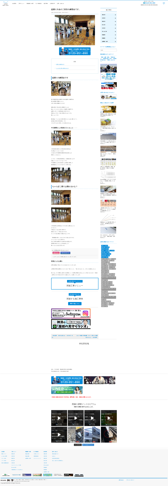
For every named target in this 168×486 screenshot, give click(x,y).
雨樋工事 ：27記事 (112, 265)
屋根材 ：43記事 (104, 263)
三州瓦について (36, 453)
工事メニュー (21, 3)
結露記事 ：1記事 (104, 304)
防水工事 (103, 24)
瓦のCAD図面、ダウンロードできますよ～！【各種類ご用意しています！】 (108, 181)
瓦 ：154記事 (112, 250)
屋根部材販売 (36, 456)
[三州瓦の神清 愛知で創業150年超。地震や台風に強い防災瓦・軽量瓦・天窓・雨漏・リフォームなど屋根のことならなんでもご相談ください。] (7, 481)
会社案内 (14, 3)
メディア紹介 (3, 460)
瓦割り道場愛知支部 (5, 462)
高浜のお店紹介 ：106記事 (106, 253)
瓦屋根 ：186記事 (104, 250)
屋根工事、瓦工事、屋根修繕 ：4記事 (108, 275)
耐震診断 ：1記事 (104, 291)
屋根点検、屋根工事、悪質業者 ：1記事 (108, 293)
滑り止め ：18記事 (104, 268)
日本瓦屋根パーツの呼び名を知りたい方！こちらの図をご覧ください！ (108, 141)
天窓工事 (103, 28)
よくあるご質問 (4, 456)
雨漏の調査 (27, 456)
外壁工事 (103, 18)
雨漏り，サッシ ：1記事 (105, 286)
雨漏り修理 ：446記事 (105, 247)
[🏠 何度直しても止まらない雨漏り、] (59, 418)
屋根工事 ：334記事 (104, 248)
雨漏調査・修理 (30, 3)
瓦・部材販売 (39, 3)
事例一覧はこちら (75, 303)
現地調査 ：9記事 (104, 273)
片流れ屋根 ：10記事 (105, 272)
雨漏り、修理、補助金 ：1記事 (106, 281)
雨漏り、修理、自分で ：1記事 (106, 283)
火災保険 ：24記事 (104, 267)
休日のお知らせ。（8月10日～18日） (62, 336)
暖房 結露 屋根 (105, 57)
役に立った (56, 252)
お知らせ (53, 456)
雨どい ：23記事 (112, 267)
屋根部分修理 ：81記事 (105, 255)
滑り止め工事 (104, 31)
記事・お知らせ (60, 3)
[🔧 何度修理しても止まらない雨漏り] (76, 418)
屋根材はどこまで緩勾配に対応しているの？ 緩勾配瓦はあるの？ (108, 223)
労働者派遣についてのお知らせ (16, 469)
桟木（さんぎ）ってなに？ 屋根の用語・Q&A (108, 154)
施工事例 (46, 3)
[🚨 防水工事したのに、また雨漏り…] (59, 435)
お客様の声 (52, 3)
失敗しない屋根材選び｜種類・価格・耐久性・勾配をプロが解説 (107, 167)
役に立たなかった (65, 252)
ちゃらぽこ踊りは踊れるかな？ (62, 68)
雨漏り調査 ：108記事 (105, 252)
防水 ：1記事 (103, 299)
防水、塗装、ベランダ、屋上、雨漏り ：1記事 (108, 297)
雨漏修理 (103, 34)
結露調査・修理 (105, 41)
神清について (3, 453)
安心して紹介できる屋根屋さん (57, 460)
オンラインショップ (37, 458)
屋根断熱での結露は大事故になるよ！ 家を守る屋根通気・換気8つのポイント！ (108, 195)
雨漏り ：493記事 (104, 245)
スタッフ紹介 (3, 458)
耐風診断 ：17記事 (112, 268)
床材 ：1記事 (111, 304)
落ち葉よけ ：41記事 (112, 263)
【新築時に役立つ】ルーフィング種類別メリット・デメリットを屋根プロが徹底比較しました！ (108, 209)
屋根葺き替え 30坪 (107, 58)
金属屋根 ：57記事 (104, 260)
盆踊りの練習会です (60, 64)
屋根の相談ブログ (55, 453)
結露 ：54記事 (111, 260)
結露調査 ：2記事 (104, 280)
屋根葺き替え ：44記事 (105, 262)
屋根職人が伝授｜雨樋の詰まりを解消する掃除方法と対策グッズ (108, 114)
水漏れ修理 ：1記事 (104, 294)
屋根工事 (103, 14)
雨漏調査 (103, 38)
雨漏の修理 (27, 453)
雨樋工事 (103, 21)
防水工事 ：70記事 (104, 257)
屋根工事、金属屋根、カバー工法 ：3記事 (108, 278)
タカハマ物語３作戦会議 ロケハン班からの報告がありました (87, 336)
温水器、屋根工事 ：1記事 (106, 301)
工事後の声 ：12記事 (105, 270)
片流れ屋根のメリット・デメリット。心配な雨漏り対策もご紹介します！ (108, 128)
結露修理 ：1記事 (104, 306)
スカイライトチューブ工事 (16, 465)
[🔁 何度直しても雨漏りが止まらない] (109, 418)
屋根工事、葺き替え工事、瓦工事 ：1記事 (108, 289)
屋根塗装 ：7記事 (112, 273)
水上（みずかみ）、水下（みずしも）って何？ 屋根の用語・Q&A (108, 235)
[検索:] (108, 50)
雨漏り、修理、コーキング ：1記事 (107, 285)
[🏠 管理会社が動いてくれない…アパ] (92, 418)
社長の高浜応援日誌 (55, 458)
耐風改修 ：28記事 (104, 265)
